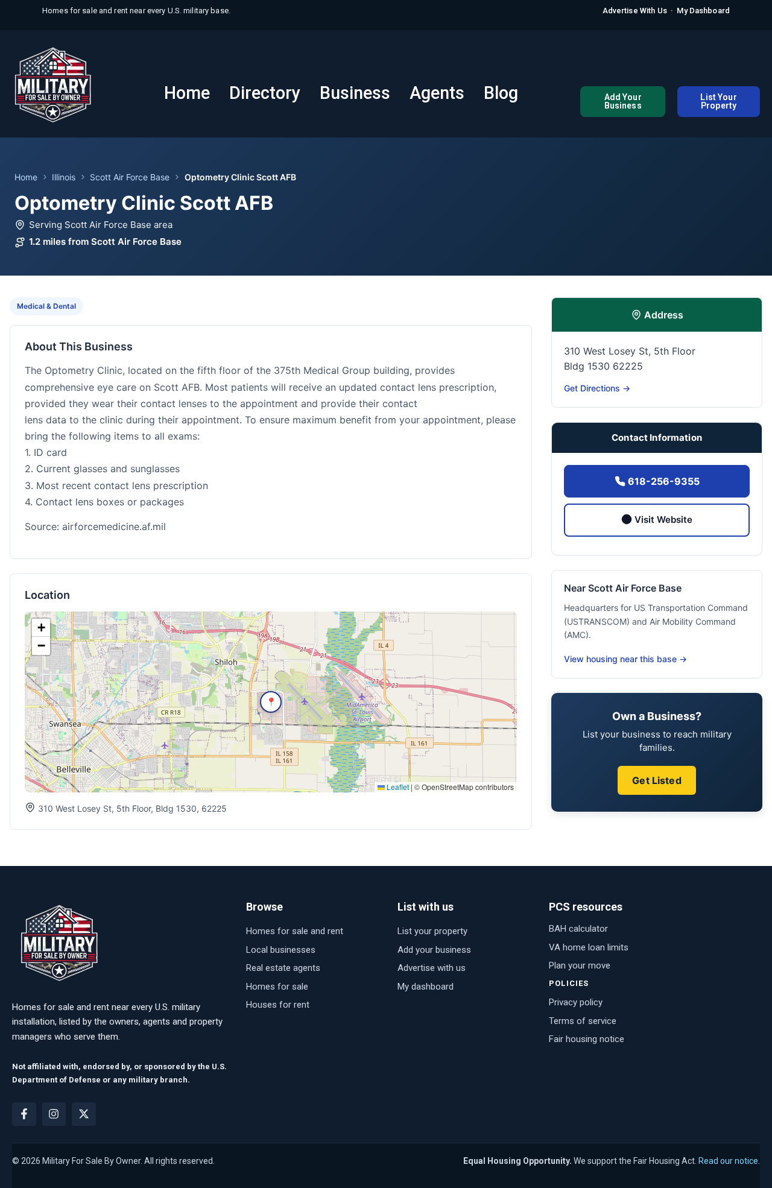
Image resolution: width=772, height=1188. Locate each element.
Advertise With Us (635, 10)
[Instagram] (54, 1114)
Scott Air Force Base (129, 177)
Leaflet (397, 787)
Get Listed (657, 780)
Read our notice (728, 1161)
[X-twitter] (84, 1114)
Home (25, 177)
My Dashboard (703, 10)
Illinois (63, 177)
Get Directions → (597, 388)
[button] (271, 702)
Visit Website (662, 519)
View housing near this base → (625, 659)
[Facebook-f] (24, 1114)
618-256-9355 (662, 481)
